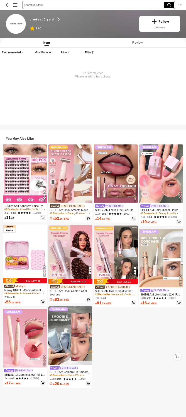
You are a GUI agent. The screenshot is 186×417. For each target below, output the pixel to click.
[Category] (15, 5)
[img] (25, 280)
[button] (7, 5)
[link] (16, 24)
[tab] (45, 42)
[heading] (81, 19)
